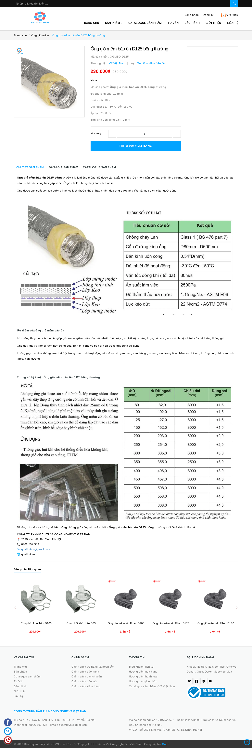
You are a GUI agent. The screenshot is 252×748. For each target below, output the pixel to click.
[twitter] (190, 681)
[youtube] (210, 681)
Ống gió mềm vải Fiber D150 (215, 623)
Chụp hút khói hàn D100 (36, 623)
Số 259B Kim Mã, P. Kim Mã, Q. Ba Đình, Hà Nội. (171, 729)
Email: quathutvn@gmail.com (69, 724)
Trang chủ (90, 22)
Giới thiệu (213, 22)
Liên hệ (232, 22)
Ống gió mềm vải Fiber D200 (126, 623)
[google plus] (203, 681)
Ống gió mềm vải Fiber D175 (171, 623)
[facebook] (196, 681)
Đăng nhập (191, 14)
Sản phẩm (113, 22)
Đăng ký (208, 14)
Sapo (165, 744)
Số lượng (96, 133)
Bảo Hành (192, 22)
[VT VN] (40, 17)
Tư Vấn (173, 22)
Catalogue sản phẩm (145, 22)
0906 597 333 (38, 724)
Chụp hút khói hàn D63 (81, 623)
